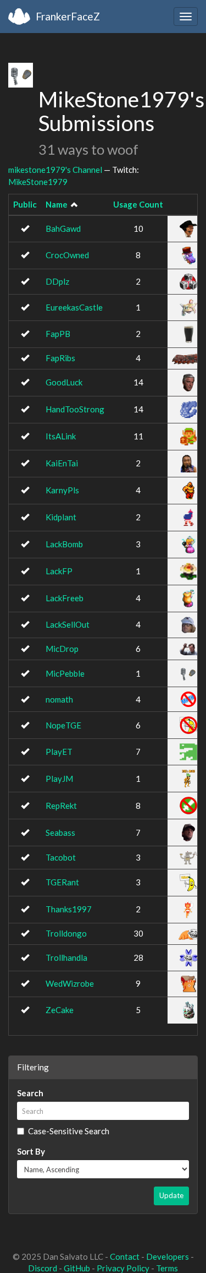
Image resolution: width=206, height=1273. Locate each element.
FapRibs (60, 358)
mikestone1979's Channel (55, 170)
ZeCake (60, 1010)
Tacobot (61, 857)
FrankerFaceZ (68, 16)
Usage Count (138, 204)
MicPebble (65, 673)
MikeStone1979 (38, 182)
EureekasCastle (74, 307)
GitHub (77, 1268)
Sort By (31, 1151)
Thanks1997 (69, 909)
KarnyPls (62, 490)
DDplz (57, 281)
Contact (125, 1256)
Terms (167, 1268)
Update (171, 1195)
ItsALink (61, 436)
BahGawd (63, 228)
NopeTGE (63, 725)
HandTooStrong (75, 409)
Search (30, 1093)
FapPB (58, 334)
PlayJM (59, 779)
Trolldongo (66, 933)
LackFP (59, 571)
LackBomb (64, 544)
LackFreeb (64, 598)
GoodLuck (64, 382)
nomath (59, 699)
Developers (167, 1256)
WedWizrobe (70, 983)
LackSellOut (68, 624)
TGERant (62, 882)
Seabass (60, 832)
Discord (42, 1268)
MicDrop (62, 649)
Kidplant (61, 517)
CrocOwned (67, 255)
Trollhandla (66, 957)
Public (25, 204)
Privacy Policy (123, 1268)
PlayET (59, 752)
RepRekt (61, 805)
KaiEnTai (62, 463)
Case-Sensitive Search (68, 1131)
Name (57, 204)
